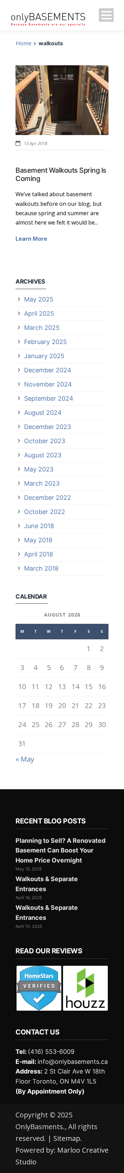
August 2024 (43, 412)
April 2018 (38, 554)
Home (23, 43)
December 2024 (47, 370)
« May (25, 759)
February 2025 (45, 341)
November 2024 (48, 384)
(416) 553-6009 (51, 1051)
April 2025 (39, 313)
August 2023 (42, 455)
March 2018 (41, 568)
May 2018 (38, 540)
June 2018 (39, 526)
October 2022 (44, 511)
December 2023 (47, 426)
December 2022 (47, 497)
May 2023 (38, 469)
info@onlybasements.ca (73, 1061)
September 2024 (48, 398)
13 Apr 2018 (35, 143)
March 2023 (42, 483)
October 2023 (44, 441)
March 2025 (42, 327)
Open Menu (106, 15)
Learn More (31, 238)
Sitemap (66, 1138)
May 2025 (38, 299)
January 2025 (44, 356)
